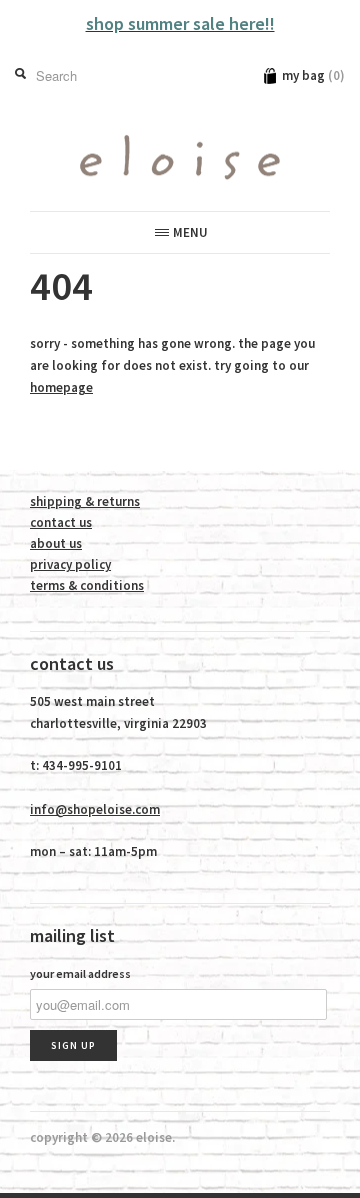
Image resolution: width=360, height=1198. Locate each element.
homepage (61, 387)
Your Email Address (80, 973)
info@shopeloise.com (95, 809)
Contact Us (61, 522)
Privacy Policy (70, 564)
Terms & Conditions (87, 585)
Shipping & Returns (85, 501)
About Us (56, 543)
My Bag (313, 75)
